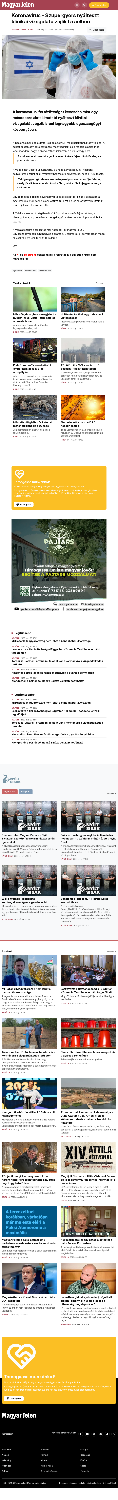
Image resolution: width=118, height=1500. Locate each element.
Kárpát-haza (47, 1466)
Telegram (30, 254)
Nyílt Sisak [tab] (9, 791)
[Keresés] (84, 5)
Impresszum (7, 1434)
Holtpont (45, 1449)
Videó (44, 1460)
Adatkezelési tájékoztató (90, 1483)
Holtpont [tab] (25, 791)
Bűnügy (84, 1449)
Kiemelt (5, 1455)
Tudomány (85, 1471)
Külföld (44, 1455)
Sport (83, 1466)
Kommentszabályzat (68, 1483)
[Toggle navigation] (113, 5)
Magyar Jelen (19, 30)
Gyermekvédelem (49, 1471)
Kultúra (83, 1460)
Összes (99, 283)
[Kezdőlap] (18, 5)
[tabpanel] (59, 866)
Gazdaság (85, 1455)
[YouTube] (87, 1434)
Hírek (31, 30)
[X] (94, 1434)
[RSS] (113, 1434)
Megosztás (98, 29)
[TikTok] (107, 1434)
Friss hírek (6, 1449)
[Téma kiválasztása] (77, 5)
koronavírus (45, 270)
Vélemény (6, 1460)
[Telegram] (100, 1434)
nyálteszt (17, 270)
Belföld (5, 1471)
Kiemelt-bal (30, 270)
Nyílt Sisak (6, 1466)
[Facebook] (80, 1434)
